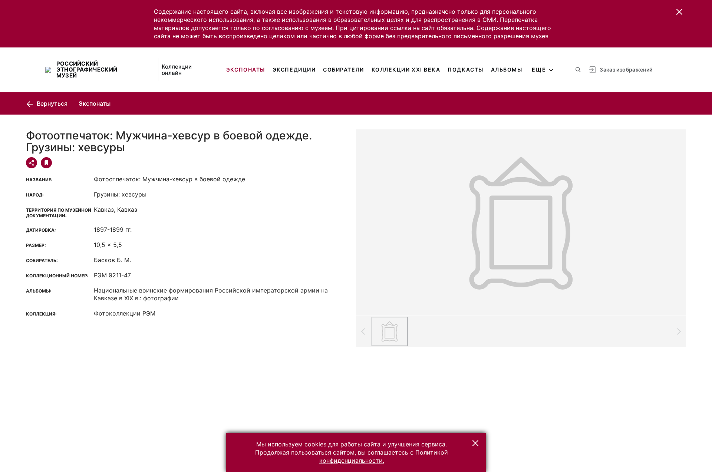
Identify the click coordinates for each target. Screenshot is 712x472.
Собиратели (343, 69)
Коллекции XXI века (406, 69)
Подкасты (465, 69)
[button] (679, 12)
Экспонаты (245, 69)
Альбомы (507, 69)
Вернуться (51, 103)
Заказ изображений (626, 69)
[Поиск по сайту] (578, 70)
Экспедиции (294, 69)
